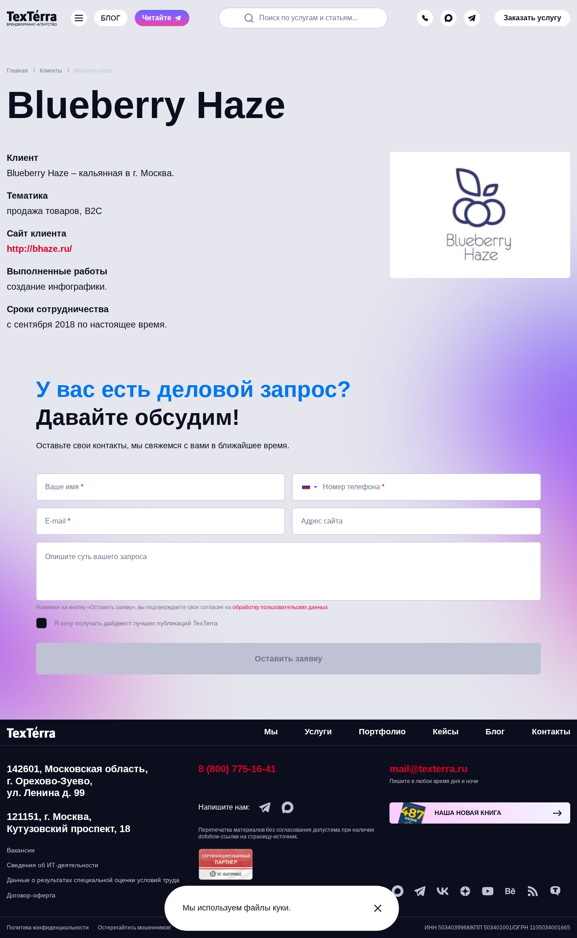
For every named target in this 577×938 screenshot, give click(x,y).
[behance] (510, 891)
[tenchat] (555, 891)
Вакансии (21, 850)
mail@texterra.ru (428, 768)
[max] (448, 18)
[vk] (443, 891)
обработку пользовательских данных (280, 607)
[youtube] (488, 891)
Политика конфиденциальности (48, 927)
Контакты (551, 731)
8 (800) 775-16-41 (237, 768)
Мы (271, 731)
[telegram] (472, 18)
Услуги (318, 731)
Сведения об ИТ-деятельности (52, 865)
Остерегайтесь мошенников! (134, 927)
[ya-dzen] (465, 891)
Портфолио (382, 731)
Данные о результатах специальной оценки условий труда (93, 879)
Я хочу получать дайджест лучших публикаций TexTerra (136, 623)
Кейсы (445, 731)
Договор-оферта (31, 895)
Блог (495, 731)
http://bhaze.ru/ (39, 249)
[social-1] (533, 891)
